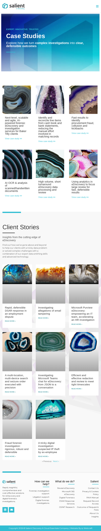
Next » (56, 461)
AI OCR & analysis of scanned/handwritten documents (17, 186)
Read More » (10, 321)
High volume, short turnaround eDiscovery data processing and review (49, 187)
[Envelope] (11, 509)
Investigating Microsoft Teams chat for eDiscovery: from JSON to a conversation (50, 381)
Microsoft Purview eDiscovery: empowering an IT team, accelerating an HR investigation (83, 313)
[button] (97, 6)
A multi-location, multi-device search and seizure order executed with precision (16, 381)
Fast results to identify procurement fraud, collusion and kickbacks (83, 123)
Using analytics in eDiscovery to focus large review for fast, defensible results (83, 187)
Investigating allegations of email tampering (49, 310)
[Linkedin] (5, 509)
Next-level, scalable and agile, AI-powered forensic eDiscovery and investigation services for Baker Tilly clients (16, 125)
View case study (13, 139)
